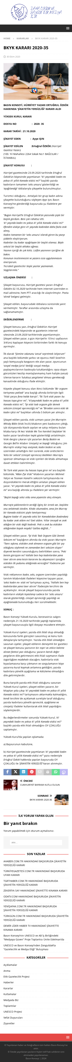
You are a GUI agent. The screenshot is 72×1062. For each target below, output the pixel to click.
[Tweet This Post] (16, 772)
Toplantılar (9, 1005)
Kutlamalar (9, 994)
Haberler (8, 982)
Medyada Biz (11, 1000)
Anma (6, 970)
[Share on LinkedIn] (24, 772)
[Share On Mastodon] (64, 772)
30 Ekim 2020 (13, 56)
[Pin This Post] (32, 772)
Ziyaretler (9, 1023)
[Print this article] (48, 772)
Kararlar (8, 988)
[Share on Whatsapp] (56, 772)
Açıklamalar (10, 964)
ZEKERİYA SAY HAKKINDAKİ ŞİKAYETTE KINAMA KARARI (35, 890)
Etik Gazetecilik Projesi (16, 976)
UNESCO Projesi (12, 1011)
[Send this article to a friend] (40, 772)
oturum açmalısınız (42, 830)
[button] (67, 28)
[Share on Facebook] (7, 772)
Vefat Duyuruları (13, 1017)
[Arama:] (36, 843)
